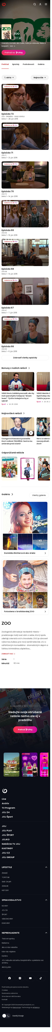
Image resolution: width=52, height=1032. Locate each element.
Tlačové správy (8, 938)
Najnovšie (38, 77)
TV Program (8, 807)
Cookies (5, 990)
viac (11, 46)
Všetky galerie (39, 495)
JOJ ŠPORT (8, 834)
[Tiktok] (41, 978)
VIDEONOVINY (7, 919)
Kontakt (4, 999)
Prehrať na (10, 52)
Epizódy (15, 64)
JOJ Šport (7, 816)
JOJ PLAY (7, 830)
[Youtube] (30, 978)
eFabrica (36, 1007)
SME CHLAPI (6, 881)
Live (4, 798)
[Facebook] (9, 978)
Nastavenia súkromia (10, 993)
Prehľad (5, 64)
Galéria (41, 64)
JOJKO (6, 839)
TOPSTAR (5, 877)
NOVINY (5, 906)
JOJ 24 (6, 812)
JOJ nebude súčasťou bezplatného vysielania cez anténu (23, 961)
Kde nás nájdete (8, 951)
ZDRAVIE (5, 886)
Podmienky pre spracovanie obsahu (15, 987)
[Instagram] (20, 978)
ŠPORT (4, 914)
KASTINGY (7, 848)
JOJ (4, 826)
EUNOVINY (6, 923)
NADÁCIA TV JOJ (11, 843)
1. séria (8, 77)
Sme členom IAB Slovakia (11, 996)
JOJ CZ (6, 852)
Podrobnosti (28, 64)
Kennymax (17, 1007)
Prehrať (21, 729)
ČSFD (16, 38)
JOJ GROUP (8, 857)
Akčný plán (6, 967)
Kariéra (5, 956)
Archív (5, 803)
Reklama (5, 943)
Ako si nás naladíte (10, 947)
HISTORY (5, 890)
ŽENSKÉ (4, 873)
